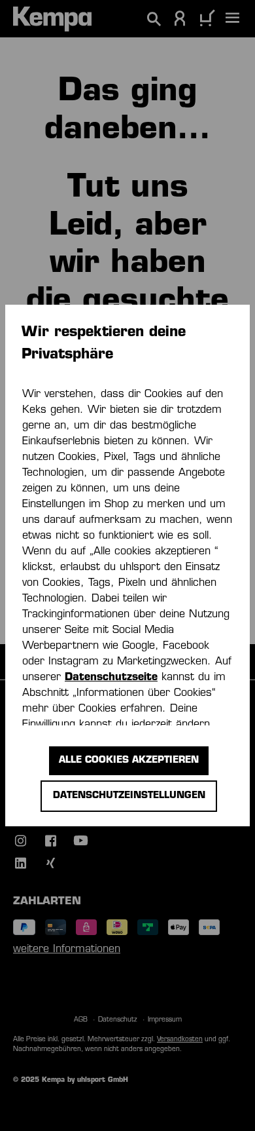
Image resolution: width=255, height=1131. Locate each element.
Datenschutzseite (111, 677)
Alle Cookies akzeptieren (129, 760)
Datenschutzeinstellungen (129, 796)
